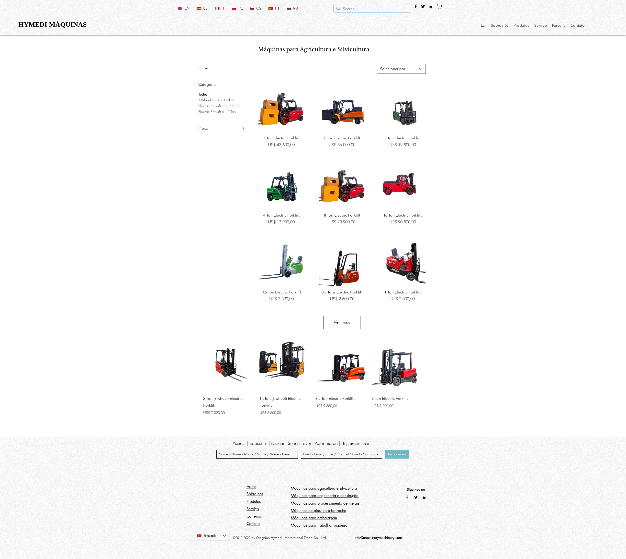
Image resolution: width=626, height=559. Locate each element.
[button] (440, 6)
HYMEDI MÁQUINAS (52, 24)
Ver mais (342, 322)
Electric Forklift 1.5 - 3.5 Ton (219, 106)
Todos (202, 94)
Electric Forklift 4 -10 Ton (217, 111)
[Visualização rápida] (281, 109)
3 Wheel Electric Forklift (216, 100)
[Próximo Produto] (430, 365)
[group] (313, 378)
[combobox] (401, 69)
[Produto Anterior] (196, 365)
